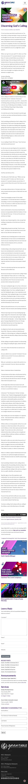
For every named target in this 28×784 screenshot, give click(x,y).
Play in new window (10, 517)
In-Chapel (3, 695)
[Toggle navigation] (25, 2)
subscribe (23, 682)
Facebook (2, 778)
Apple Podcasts (10, 519)
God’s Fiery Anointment (20, 538)
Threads (6, 778)
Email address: (4, 710)
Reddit (8, 778)
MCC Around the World (6, 759)
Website (3, 649)
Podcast (9, 522)
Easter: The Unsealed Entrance (8, 671)
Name (3, 637)
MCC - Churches (5, 757)
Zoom (7, 704)
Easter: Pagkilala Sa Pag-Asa (8, 669)
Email (3, 643)
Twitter (5, 778)
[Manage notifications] (24, 781)
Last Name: (4, 720)
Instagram (3, 778)
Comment (4, 617)
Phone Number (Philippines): (8, 725)
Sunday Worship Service (9, 524)
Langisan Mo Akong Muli (8, 538)
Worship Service (14, 522)
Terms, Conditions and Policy (7, 776)
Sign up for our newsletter (19, 530)
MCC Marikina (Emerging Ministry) (8, 767)
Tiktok (15, 778)
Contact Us (3, 775)
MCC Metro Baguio (5, 766)
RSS (20, 519)
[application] (14, 514)
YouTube (13, 778)
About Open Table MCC (6, 774)
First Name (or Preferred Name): (9, 715)
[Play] (3, 514)
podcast (22, 522)
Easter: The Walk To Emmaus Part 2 (10, 664)
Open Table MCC (16, 29)
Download (18, 517)
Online (8, 695)
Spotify (17, 519)
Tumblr (11, 778)
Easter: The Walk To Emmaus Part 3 (10, 662)
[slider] (24, 514)
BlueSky (10, 778)
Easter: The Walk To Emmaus (8, 667)
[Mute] (21, 514)
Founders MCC (4, 758)
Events (6, 522)
